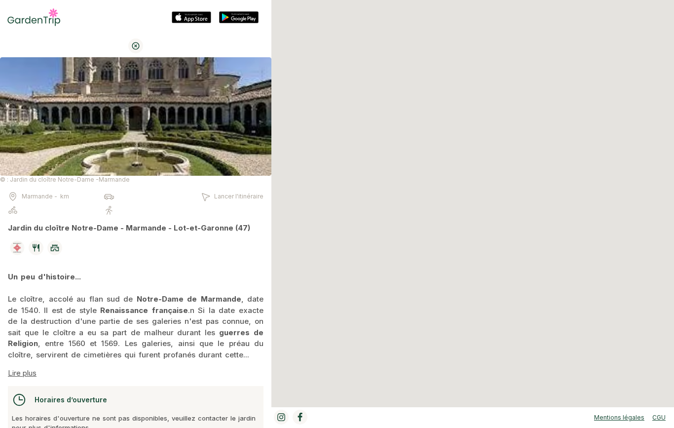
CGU (659, 417)
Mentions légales (619, 417)
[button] (472, 198)
